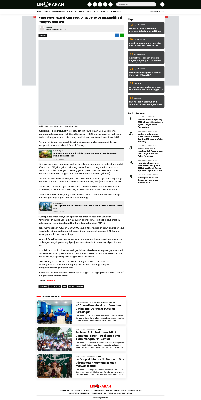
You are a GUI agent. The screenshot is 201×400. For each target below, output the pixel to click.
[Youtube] (110, 6)
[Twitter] (94, 6)
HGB (64, 286)
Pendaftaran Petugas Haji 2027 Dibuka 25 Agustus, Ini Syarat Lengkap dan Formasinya (150, 123)
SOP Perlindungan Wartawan (118, 393)
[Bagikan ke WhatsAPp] (121, 37)
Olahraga (79, 12)
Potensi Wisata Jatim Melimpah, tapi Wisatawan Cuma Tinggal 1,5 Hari (146, 90)
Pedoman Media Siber (116, 391)
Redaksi (49, 27)
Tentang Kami (66, 391)
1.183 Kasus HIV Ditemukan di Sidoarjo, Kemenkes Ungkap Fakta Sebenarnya (146, 104)
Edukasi (104, 12)
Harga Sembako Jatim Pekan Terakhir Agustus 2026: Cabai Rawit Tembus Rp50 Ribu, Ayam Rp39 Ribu (150, 167)
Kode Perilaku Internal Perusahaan (85, 393)
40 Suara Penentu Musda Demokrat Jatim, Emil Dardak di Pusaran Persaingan (99, 309)
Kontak (88, 391)
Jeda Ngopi (116, 12)
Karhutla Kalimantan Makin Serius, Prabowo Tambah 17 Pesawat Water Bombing (150, 138)
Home (39, 12)
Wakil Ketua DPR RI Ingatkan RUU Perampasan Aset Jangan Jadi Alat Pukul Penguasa (150, 152)
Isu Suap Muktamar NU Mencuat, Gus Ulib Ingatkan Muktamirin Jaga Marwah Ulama (100, 363)
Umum (69, 12)
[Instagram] (99, 6)
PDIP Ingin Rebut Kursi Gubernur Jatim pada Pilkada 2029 (148, 180)
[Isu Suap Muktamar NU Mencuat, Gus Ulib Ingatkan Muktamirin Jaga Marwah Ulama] (54, 366)
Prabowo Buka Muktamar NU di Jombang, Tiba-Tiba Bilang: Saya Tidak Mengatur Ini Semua (98, 336)
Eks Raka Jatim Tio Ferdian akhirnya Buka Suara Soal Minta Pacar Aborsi (145, 31)
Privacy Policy (135, 391)
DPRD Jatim (43, 286)
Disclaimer (99, 391)
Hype (96, 12)
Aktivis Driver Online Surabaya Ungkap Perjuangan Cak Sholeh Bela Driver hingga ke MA (145, 60)
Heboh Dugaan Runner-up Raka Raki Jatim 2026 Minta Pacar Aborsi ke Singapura (145, 46)
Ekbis (89, 12)
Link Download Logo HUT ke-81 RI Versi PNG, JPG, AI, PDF (145, 73)
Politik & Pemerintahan (54, 12)
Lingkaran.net (58, 130)
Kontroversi (55, 286)
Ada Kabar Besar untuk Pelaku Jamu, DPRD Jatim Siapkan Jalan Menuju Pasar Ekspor (85, 154)
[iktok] (105, 6)
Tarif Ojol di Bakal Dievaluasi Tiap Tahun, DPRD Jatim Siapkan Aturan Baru (87, 207)
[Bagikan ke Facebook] (116, 37)
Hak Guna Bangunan (76, 286)
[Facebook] (89, 6)
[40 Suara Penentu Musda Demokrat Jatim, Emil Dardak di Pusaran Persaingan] (54, 312)
